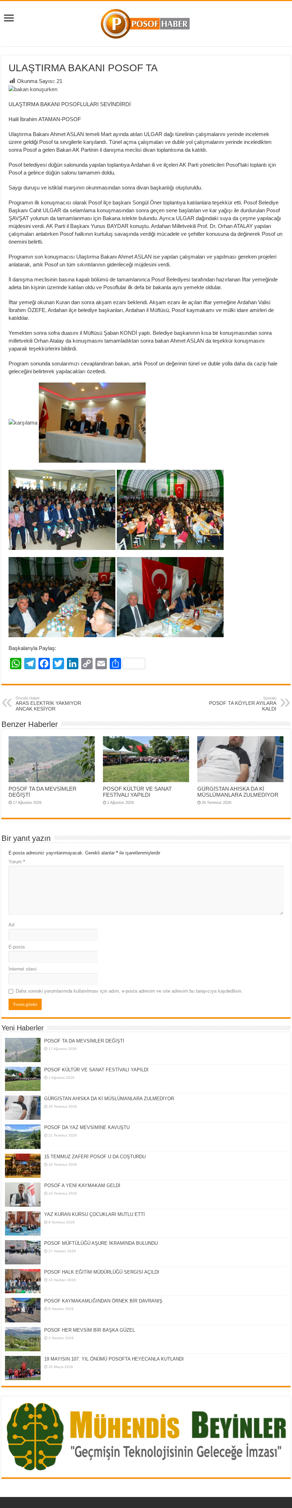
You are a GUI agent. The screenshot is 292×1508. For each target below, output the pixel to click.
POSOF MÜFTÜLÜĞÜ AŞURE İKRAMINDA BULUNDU (101, 1243)
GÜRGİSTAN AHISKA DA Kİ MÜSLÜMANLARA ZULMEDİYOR (237, 792)
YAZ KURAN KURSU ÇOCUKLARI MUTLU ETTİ (94, 1214)
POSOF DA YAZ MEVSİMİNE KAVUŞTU (87, 1127)
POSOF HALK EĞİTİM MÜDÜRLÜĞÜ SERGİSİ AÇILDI (101, 1272)
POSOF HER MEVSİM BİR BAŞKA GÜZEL (89, 1330)
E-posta (17, 947)
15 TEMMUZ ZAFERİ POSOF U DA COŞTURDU (95, 1156)
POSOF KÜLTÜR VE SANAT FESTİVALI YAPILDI (137, 792)
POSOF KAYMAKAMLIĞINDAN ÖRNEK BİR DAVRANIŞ (103, 1301)
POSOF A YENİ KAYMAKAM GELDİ (82, 1185)
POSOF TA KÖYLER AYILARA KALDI (242, 704)
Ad (11, 924)
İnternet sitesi (23, 969)
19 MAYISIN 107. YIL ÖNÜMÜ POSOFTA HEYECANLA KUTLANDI (114, 1359)
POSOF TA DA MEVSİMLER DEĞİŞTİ (84, 1041)
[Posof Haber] (146, 22)
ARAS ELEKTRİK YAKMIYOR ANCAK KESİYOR (48, 704)
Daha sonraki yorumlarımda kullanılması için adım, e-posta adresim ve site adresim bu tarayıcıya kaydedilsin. (129, 991)
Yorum (17, 861)
